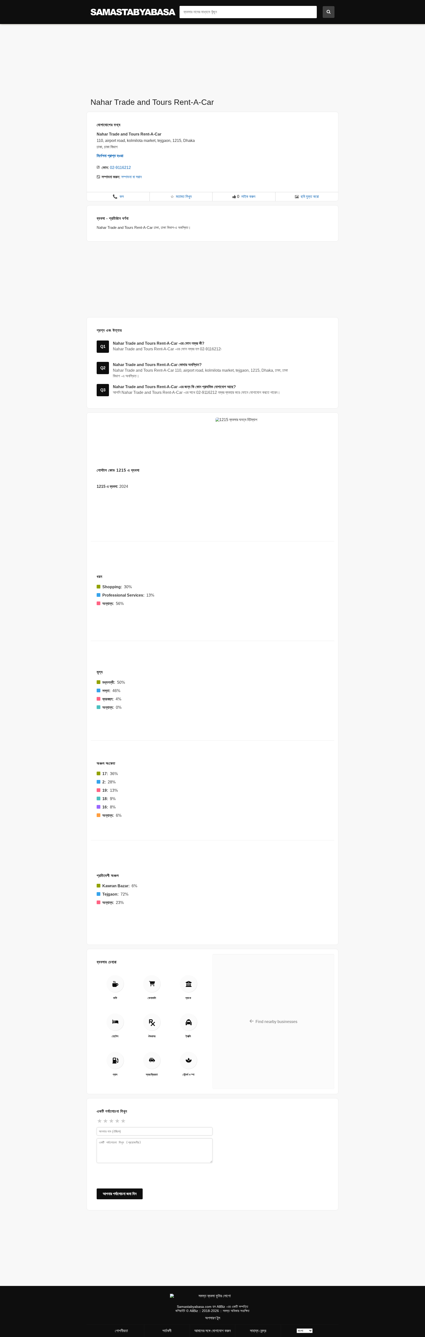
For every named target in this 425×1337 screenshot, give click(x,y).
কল (118, 196)
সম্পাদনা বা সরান (131, 177)
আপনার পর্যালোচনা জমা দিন (120, 1194)
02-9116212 (120, 167)
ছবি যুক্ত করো (310, 196)
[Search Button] (328, 12)
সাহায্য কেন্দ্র (258, 1331)
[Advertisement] (212, 58)
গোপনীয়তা (121, 1331)
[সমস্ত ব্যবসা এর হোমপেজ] (135, 12)
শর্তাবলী (166, 1331)
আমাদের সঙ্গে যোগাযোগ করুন (212, 1331)
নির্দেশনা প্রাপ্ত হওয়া (110, 156)
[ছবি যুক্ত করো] (297, 196)
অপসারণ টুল (212, 1318)
